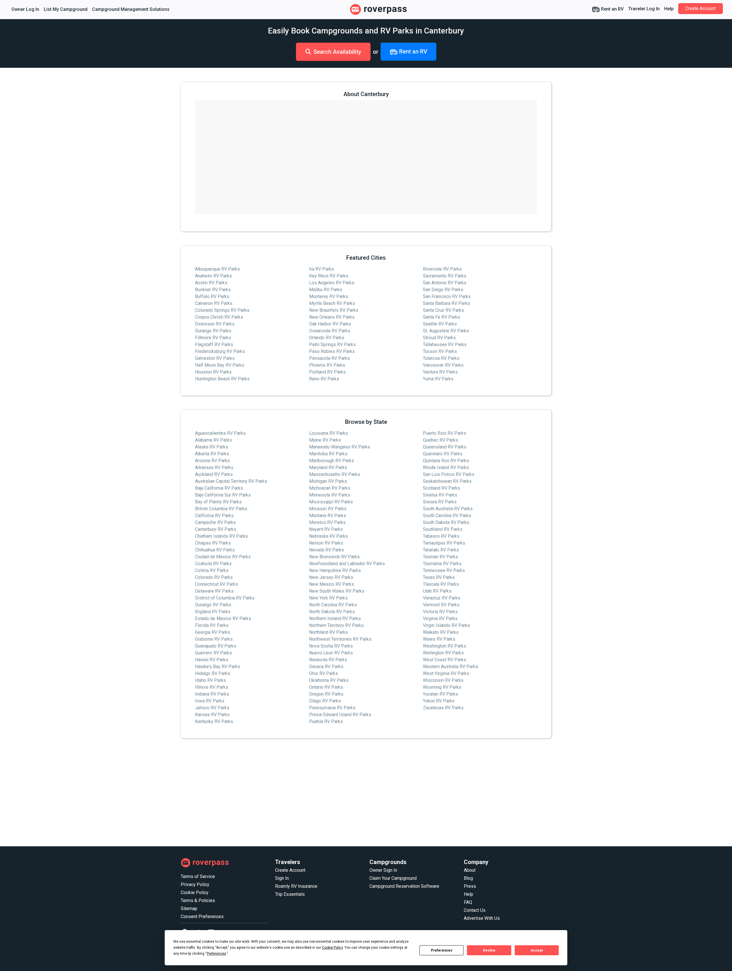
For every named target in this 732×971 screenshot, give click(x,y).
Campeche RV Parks (215, 522)
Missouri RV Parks (328, 508)
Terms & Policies (198, 900)
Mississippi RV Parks (331, 502)
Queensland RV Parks (444, 447)
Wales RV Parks (439, 639)
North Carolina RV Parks (333, 604)
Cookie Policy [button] (332, 948)
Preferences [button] (216, 954)
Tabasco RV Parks (441, 536)
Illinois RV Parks (211, 687)
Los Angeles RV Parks (331, 282)
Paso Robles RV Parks (332, 351)
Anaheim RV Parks (213, 276)
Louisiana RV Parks (328, 433)
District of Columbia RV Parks (224, 598)
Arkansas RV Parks (214, 467)
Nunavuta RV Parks (328, 659)
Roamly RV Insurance (296, 886)
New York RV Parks (328, 598)
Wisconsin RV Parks (443, 680)
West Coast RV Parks (444, 659)
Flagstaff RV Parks (214, 344)
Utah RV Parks (437, 591)
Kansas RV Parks (212, 714)
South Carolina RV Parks (447, 515)
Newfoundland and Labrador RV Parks (347, 563)
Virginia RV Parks (440, 618)
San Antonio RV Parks (444, 282)
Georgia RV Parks (212, 632)
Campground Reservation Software (404, 886)
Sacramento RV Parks (444, 276)
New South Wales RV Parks (336, 591)
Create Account (700, 8)
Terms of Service (198, 876)
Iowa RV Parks (209, 701)
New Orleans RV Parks (332, 317)
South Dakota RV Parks (446, 522)
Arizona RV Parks (212, 460)
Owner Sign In (383, 870)
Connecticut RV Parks (216, 584)
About (470, 870)
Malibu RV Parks (325, 289)
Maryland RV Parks (328, 467)
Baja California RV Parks (219, 488)
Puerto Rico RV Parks (444, 433)
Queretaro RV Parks (442, 453)
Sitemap (189, 908)
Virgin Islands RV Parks (446, 625)
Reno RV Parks (324, 379)
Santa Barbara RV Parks (446, 303)
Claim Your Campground (393, 878)
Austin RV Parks (211, 282)
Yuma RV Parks (438, 379)
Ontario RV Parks (326, 687)
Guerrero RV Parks (213, 653)
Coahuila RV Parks (213, 563)
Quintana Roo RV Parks (446, 460)
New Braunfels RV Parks (333, 310)
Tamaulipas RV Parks (444, 543)
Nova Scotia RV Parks (331, 646)
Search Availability (337, 51)
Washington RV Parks (444, 646)
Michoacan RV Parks (329, 488)
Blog (468, 878)
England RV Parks (212, 611)
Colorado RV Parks (214, 577)
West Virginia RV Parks (446, 673)
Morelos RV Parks (327, 522)
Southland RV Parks (442, 529)
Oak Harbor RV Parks (330, 324)
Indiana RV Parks (212, 694)
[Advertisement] (352, 792)
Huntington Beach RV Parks (222, 379)
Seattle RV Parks (440, 324)
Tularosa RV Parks (441, 358)
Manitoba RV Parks (328, 453)
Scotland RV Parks (441, 488)
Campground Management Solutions (131, 9)
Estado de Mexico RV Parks (223, 618)
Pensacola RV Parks (329, 358)
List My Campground (65, 9)
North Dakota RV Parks (332, 611)
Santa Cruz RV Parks (443, 310)
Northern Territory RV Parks (336, 625)
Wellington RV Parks (443, 653)
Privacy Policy (195, 884)
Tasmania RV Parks (442, 563)
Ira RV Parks (321, 269)
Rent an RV (612, 9)
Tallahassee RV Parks (445, 344)
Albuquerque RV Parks (217, 269)
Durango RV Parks (213, 330)
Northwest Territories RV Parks (340, 639)
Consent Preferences (202, 916)
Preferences (441, 950)
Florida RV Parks (211, 625)
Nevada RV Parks (326, 550)
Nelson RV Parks (326, 543)
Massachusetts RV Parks (334, 474)
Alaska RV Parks (211, 447)
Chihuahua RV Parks (215, 550)
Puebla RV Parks (326, 721)
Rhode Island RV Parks (446, 467)
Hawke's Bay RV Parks (217, 666)
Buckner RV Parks (213, 289)
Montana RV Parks (327, 515)
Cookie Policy (194, 892)
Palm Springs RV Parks (332, 344)
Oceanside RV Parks (329, 330)
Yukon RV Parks (439, 701)
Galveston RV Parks (215, 358)
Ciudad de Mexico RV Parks (223, 556)
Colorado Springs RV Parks (222, 310)
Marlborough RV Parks (331, 460)
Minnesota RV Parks (329, 495)
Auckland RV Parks (214, 474)
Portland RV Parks (327, 372)
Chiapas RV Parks (213, 543)
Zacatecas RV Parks (443, 707)
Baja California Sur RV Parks (223, 495)
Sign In (282, 878)
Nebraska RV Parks (328, 536)
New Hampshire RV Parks (335, 570)
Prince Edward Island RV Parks (340, 714)
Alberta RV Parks (212, 453)
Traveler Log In (644, 8)
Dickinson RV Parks (214, 324)
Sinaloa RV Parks (440, 495)
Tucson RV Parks (440, 351)
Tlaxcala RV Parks (441, 584)
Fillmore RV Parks (213, 337)
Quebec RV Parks (440, 440)
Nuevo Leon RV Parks (331, 653)
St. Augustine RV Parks (446, 330)
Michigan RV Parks (328, 481)
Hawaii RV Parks (211, 659)
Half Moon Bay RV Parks (219, 365)
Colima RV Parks (211, 570)
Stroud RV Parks (439, 337)
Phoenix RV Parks (327, 365)
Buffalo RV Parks (212, 296)
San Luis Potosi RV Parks (448, 474)
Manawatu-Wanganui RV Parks (339, 447)
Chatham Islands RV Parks (221, 536)
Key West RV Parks (328, 276)
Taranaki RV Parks (441, 550)
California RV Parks (214, 515)
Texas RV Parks (439, 577)
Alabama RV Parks (213, 440)
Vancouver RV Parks (443, 365)
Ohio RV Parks (323, 673)
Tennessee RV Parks (444, 570)
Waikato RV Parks (441, 632)
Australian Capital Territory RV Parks (231, 481)
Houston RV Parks (213, 372)
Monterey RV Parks (328, 296)
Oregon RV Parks (326, 694)
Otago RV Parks (325, 701)
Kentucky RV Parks (214, 721)
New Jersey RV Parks (331, 577)
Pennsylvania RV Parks (332, 707)
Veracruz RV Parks (441, 598)
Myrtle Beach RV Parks (332, 303)
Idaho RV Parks (210, 680)
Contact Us (475, 910)
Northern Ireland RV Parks (335, 618)
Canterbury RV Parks (215, 529)
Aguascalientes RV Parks (220, 433)
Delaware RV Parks (214, 591)
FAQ (468, 902)
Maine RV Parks (325, 440)
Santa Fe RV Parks (441, 317)
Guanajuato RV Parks (215, 646)
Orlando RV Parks (326, 337)
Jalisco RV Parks (212, 707)
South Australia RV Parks (448, 508)
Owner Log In (25, 9)
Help (669, 8)
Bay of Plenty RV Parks (218, 502)
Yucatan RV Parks (440, 694)
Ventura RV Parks (440, 372)
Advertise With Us (482, 918)
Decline (489, 950)
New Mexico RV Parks (331, 584)
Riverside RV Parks (442, 269)
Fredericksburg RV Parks (220, 351)
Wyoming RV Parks (442, 687)
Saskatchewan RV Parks (447, 481)
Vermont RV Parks (441, 604)
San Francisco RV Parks (447, 296)
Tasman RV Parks (440, 556)
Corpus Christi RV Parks (219, 317)
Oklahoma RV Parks (329, 680)
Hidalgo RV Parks (212, 673)
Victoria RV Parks (440, 611)
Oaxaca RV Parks (326, 666)
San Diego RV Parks (443, 289)
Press (470, 886)
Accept (537, 950)
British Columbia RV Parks (221, 508)
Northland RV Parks (328, 632)
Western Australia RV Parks (450, 666)
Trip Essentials (290, 894)
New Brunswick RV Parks (334, 556)
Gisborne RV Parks (214, 639)
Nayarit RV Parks (326, 529)
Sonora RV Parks (440, 502)
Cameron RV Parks (213, 303)
